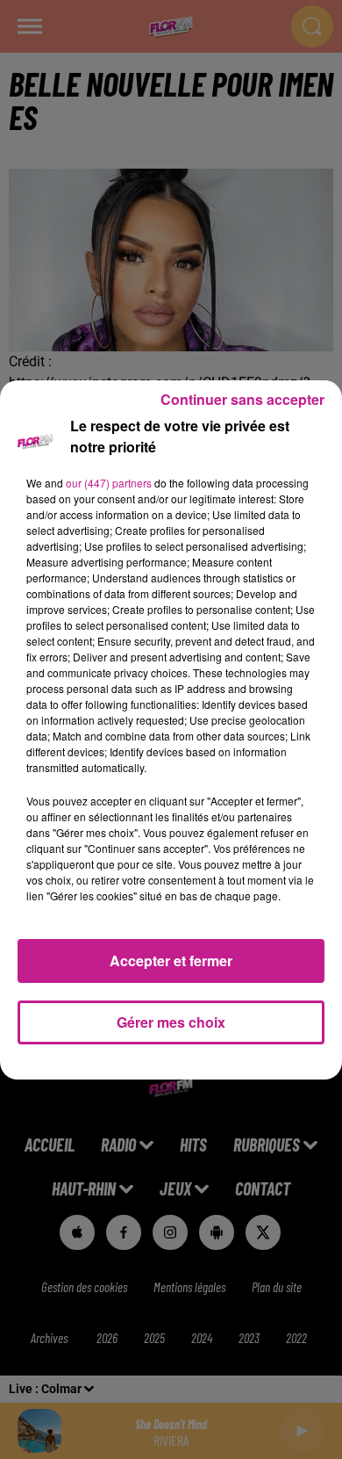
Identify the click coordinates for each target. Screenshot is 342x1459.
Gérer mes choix (171, 1022)
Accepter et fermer (171, 960)
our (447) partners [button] (109, 482)
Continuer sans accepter (242, 399)
